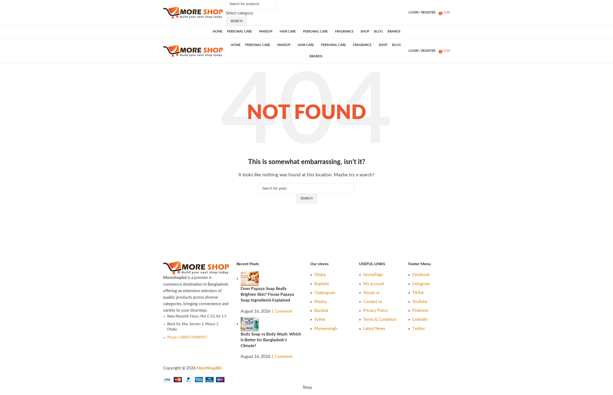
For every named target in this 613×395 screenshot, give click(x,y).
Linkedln (420, 319)
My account (373, 284)
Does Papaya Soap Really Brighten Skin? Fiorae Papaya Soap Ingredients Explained (267, 294)
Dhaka (320, 275)
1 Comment (281, 311)
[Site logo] (193, 12)
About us (371, 293)
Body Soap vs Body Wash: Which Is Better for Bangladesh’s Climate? (271, 340)
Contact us (372, 302)
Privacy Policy (375, 311)
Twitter (418, 329)
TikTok (418, 293)
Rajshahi (321, 284)
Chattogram (324, 293)
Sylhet (319, 319)
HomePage (373, 275)
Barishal (321, 311)
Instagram (421, 284)
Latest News (374, 329)
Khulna (320, 302)
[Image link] (196, 268)
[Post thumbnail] (250, 278)
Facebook (421, 275)
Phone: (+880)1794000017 (187, 337)
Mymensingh (325, 329)
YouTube (419, 302)
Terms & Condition (379, 319)
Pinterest (420, 311)
